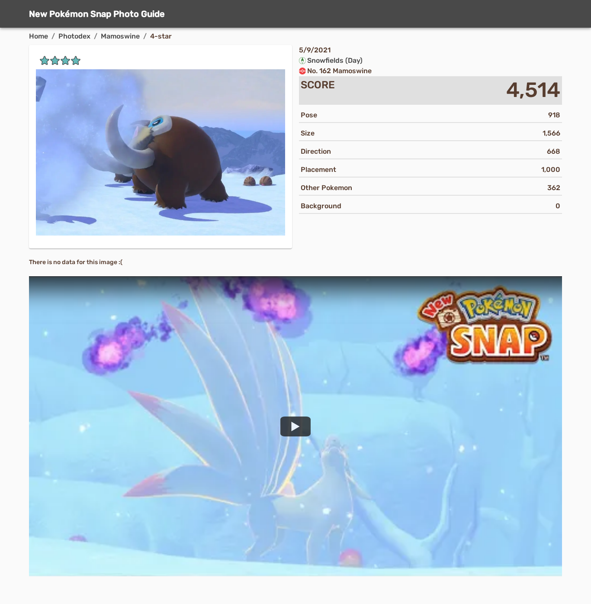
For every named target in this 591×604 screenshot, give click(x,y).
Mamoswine (120, 36)
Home (38, 36)
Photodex (74, 36)
